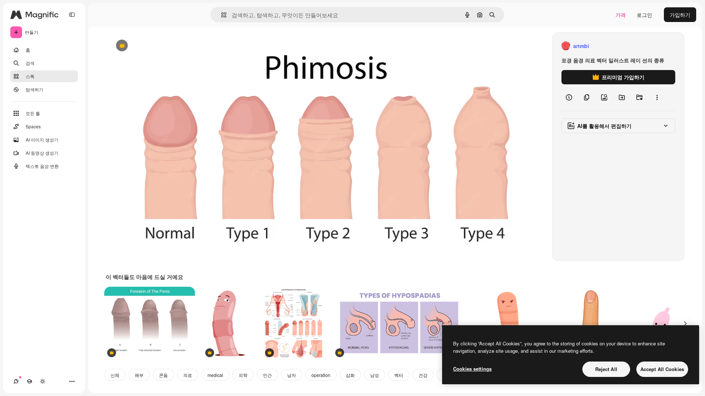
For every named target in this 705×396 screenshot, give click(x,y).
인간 (267, 375)
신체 (115, 375)
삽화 (350, 375)
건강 (423, 375)
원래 (150, 46)
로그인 (644, 14)
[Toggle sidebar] (72, 15)
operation (320, 375)
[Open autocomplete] (221, 15)
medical (215, 375)
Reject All (606, 369)
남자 (291, 375)
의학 (243, 375)
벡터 (398, 375)
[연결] (16, 381)
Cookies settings (472, 368)
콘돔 (163, 375)
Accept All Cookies (662, 369)
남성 (374, 375)
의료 (187, 375)
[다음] (685, 323)
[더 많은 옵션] (657, 97)
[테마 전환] (42, 381)
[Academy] (29, 381)
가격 (620, 14)
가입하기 (680, 14)
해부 (139, 375)
